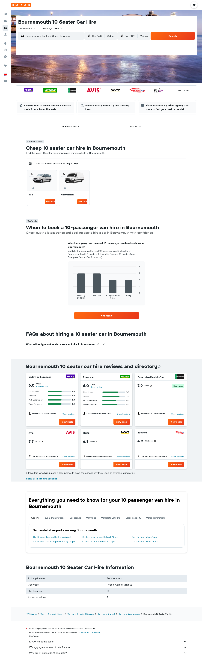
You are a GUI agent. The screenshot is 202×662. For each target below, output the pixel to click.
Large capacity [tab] (133, 517)
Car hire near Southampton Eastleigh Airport (54, 541)
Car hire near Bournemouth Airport (99, 541)
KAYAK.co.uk (31, 614)
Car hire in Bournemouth (129, 614)
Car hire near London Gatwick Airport (100, 537)
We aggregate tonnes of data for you (49, 647)
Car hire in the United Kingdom (80, 614)
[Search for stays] (5, 21)
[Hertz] (125, 433)
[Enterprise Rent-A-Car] (179, 377)
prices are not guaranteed (89, 632)
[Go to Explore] (5, 43)
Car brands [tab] (75, 517)
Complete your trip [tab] (111, 517)
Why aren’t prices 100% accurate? (48, 652)
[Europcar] (125, 377)
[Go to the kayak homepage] (21, 5)
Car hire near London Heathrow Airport (52, 537)
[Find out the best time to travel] (5, 56)
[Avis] (70, 433)
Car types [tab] (91, 517)
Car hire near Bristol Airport (145, 537)
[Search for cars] (5, 28)
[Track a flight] (5, 50)
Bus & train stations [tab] (55, 517)
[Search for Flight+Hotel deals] (5, 34)
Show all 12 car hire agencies (41, 478)
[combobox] (27, 28)
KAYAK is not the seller (41, 641)
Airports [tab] (35, 517)
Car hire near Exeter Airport (145, 541)
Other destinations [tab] (155, 517)
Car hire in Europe (56, 614)
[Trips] (5, 65)
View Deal (50, 201)
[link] (106, 315)
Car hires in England (106, 614)
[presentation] (159, 366)
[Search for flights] (5, 14)
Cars (42, 614)
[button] (5, 4)
